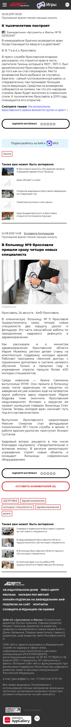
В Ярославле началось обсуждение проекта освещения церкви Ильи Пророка (40, 170)
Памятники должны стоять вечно (34, 202)
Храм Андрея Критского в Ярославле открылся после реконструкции (37, 214)
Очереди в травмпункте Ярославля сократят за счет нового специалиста (41, 530)
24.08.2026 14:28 (11, 233)
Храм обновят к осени (28, 180)
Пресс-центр (50, 589)
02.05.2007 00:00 (12, 14)
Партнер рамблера (32, 710)
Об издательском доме (20, 589)
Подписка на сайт (16, 604)
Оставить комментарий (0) (36, 486)
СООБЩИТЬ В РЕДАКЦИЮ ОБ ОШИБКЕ (28, 609)
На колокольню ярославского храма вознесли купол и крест (34, 108)
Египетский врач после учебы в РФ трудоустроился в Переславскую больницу (40, 563)
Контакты (40, 604)
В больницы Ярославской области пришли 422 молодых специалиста (40, 552)
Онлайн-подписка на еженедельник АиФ (34, 599)
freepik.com (9, 306)
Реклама (9, 594)
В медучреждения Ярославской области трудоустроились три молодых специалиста (41, 541)
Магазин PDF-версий (33, 594)
